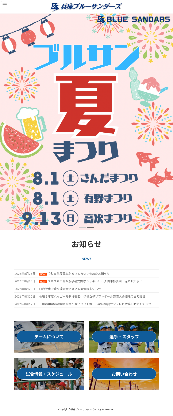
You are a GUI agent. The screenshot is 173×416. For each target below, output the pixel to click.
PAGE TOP (165, 399)
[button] (82, 227)
